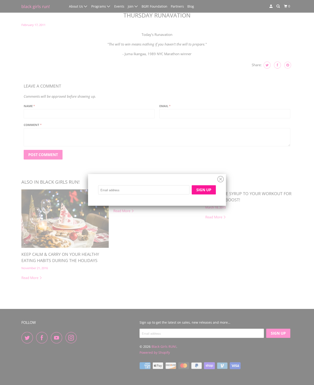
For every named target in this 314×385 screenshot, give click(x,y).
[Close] (220, 178)
